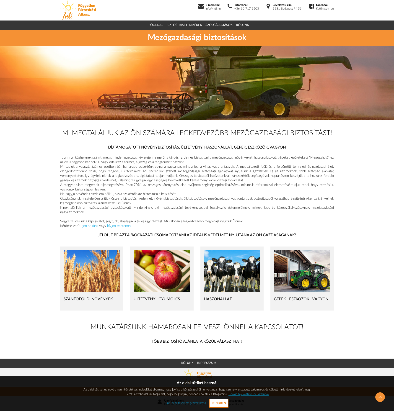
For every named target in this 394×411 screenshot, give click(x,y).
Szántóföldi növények (88, 299)
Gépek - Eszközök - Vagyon (301, 299)
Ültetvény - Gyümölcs (157, 299)
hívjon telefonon (119, 226)
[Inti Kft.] (78, 10)
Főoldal (155, 25)
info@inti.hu (213, 8)
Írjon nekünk (89, 226)
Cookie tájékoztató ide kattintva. (248, 394)
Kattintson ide (325, 8)
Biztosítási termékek (184, 25)
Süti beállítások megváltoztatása (186, 403)
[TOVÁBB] (92, 271)
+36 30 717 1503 (246, 8)
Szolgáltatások (219, 25)
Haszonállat (218, 299)
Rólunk (242, 25)
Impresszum (206, 363)
